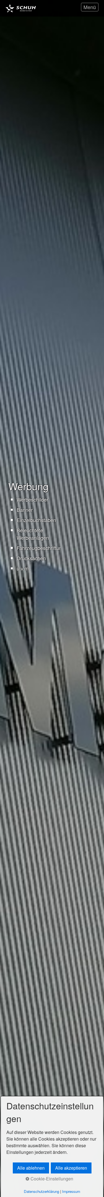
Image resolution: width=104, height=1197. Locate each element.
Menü (89, 7)
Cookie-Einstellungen (51, 1178)
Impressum (71, 1191)
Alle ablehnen (31, 1168)
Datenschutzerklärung (41, 1191)
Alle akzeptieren (71, 1168)
